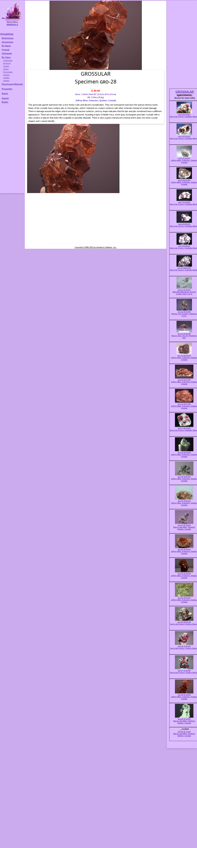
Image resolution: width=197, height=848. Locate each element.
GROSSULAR (185, 91)
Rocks (5, 93)
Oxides (6, 69)
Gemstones (7, 42)
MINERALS (12, 24)
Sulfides (6, 81)
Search (5, 98)
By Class (6, 57)
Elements (7, 63)
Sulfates (6, 78)
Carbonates (7, 61)
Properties (7, 89)
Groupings (6, 34)
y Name (7, 46)
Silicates (6, 75)
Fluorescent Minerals (12, 84)
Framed (5, 49)
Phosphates (8, 72)
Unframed (7, 53)
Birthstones (8, 38)
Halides (6, 66)
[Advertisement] (11, 149)
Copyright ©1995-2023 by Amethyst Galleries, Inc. (96, 247)
